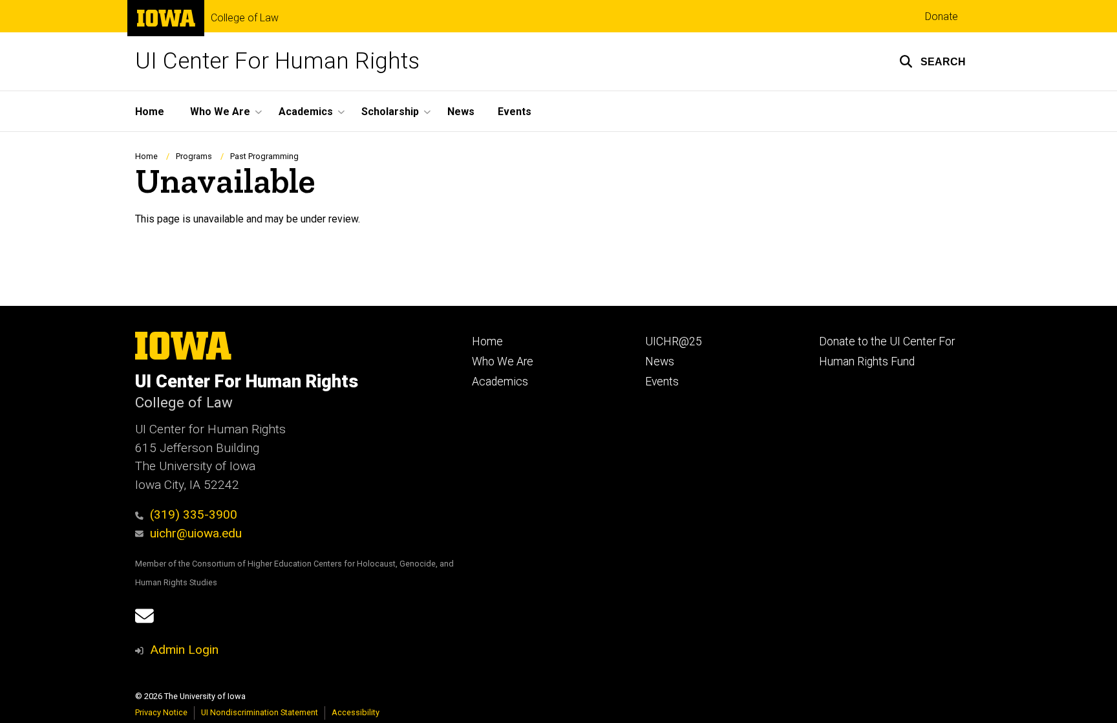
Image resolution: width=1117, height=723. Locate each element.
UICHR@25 (673, 341)
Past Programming (264, 156)
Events (514, 111)
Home (149, 111)
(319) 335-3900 (193, 514)
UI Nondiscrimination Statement (259, 712)
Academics (500, 381)
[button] (932, 61)
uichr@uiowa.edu (196, 533)
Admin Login (184, 649)
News (460, 111)
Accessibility (355, 712)
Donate (941, 16)
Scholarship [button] (390, 111)
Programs (194, 156)
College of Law (245, 18)
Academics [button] (306, 111)
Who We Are (502, 361)
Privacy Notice (161, 712)
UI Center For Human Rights (277, 61)
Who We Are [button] (220, 111)
